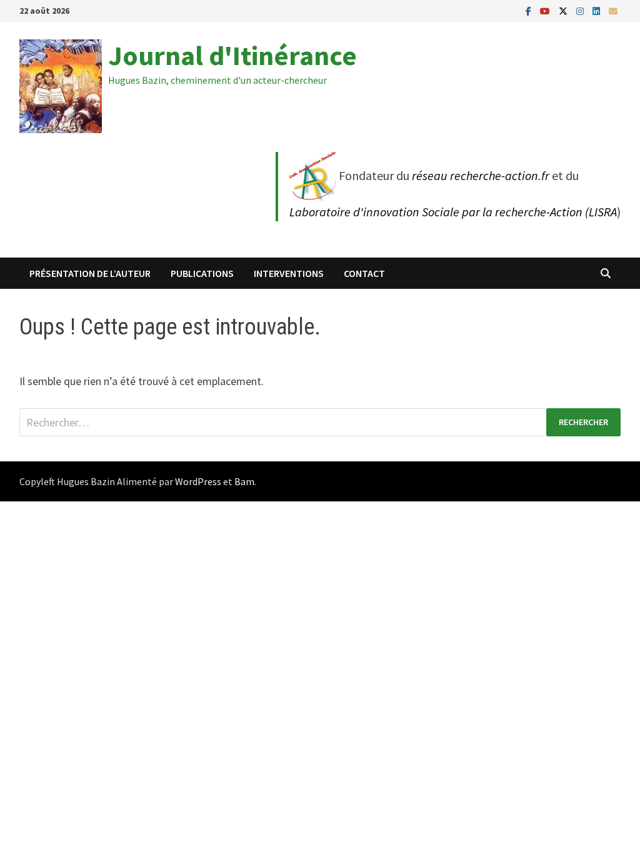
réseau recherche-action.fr (480, 175)
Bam (244, 481)
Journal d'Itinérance (232, 55)
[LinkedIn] (597, 10)
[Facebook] (529, 10)
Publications (202, 273)
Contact (364, 273)
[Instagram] (581, 10)
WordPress (198, 481)
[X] (564, 10)
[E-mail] (613, 10)
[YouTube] (546, 10)
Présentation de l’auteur (90, 273)
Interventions (289, 273)
